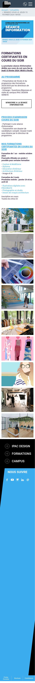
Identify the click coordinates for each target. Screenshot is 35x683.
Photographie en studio (13, 190)
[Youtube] (12, 480)
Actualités (14, 10)
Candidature (29, 678)
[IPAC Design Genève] (7, 4)
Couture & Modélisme (12, 164)
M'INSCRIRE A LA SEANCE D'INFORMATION (16, 104)
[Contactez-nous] (27, 480)
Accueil (5, 10)
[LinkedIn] (22, 480)
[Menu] (29, 4)
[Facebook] (7, 480)
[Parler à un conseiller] (25, 4)
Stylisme (6, 166)
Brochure (17, 678)
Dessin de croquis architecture (16, 192)
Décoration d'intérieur (12, 169)
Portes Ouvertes (6, 678)
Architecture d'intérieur (12, 171)
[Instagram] (17, 480)
